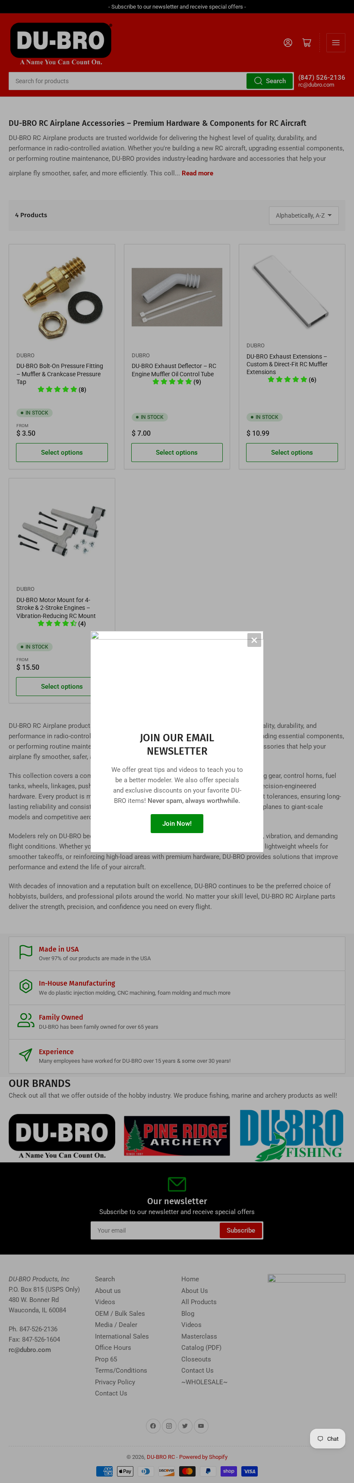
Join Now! (177, 823)
